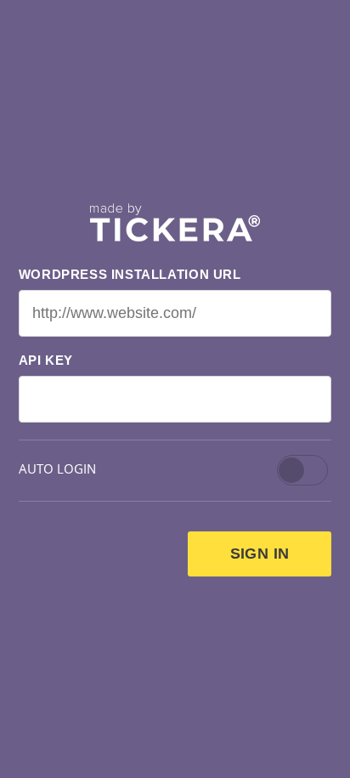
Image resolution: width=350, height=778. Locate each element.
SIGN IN (259, 553)
